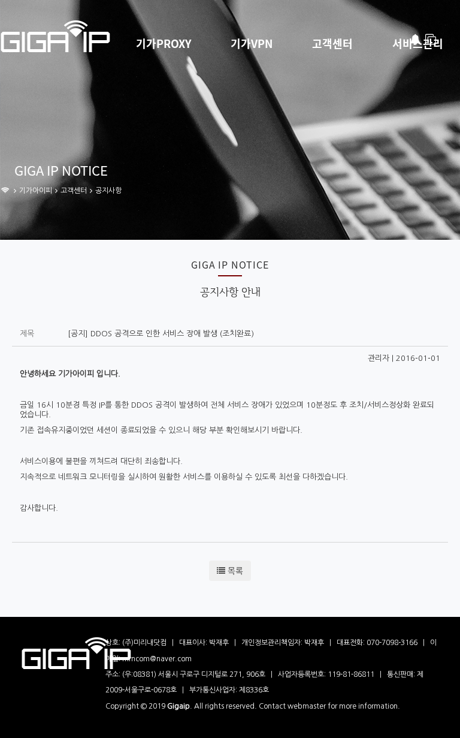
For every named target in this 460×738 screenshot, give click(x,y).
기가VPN (252, 43)
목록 (234, 571)
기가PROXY (163, 43)
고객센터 (332, 43)
